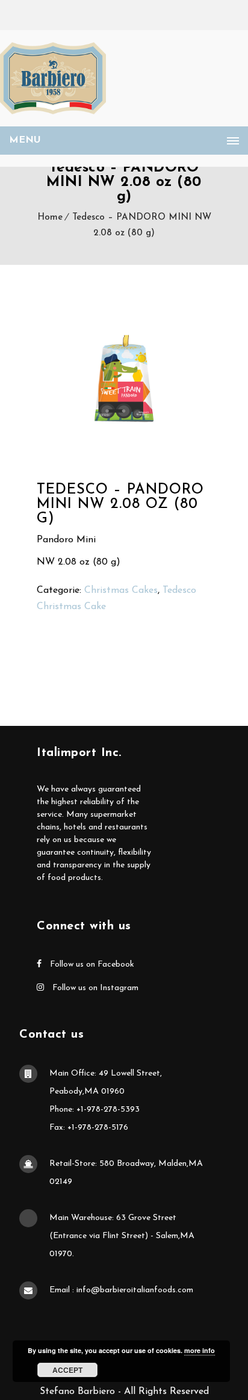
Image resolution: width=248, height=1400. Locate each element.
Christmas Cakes (121, 590)
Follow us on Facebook (91, 964)
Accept (67, 1369)
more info (199, 1350)
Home (50, 217)
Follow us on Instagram (94, 988)
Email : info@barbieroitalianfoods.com (121, 1290)
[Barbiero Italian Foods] (53, 78)
